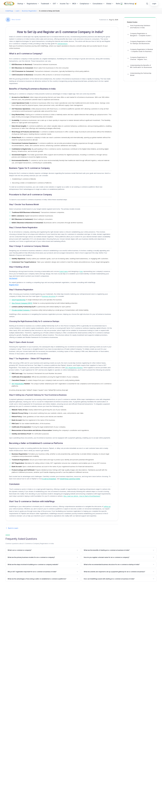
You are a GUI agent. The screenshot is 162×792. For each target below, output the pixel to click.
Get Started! (13, 278)
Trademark (45, 4)
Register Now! (14, 285)
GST (54, 4)
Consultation (97, 4)
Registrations (32, 4)
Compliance (84, 4)
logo (81, 271)
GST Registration (18, 384)
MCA (74, 4)
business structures (49, 296)
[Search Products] (147, 4)
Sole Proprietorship (18, 300)
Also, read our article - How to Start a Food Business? (81, 496)
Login (154, 3)
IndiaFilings (9, 11)
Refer (118, 4)
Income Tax (64, 4)
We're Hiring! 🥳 (130, 4)
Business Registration (29, 11)
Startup (20, 4)
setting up (107, 506)
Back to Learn (13, 528)
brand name (63, 271)
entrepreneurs (62, 43)
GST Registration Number (74, 367)
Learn (18, 11)
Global (108, 4)
